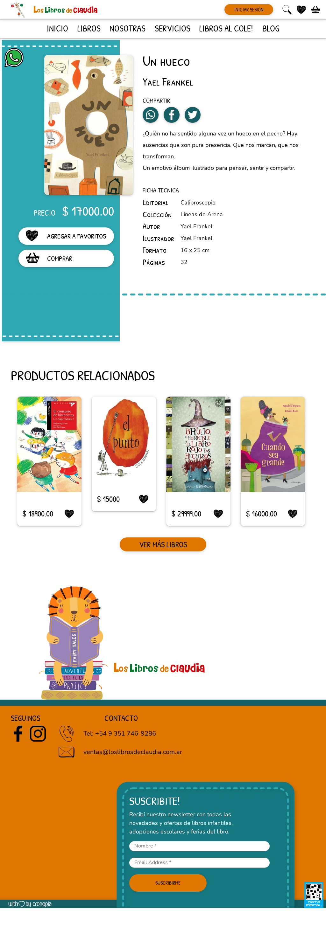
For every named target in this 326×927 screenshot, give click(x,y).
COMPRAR (59, 258)
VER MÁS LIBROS (163, 544)
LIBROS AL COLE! (226, 28)
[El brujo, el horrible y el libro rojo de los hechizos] (198, 444)
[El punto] (124, 437)
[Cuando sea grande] (273, 444)
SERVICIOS (172, 28)
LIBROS (89, 28)
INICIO (57, 28)
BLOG (270, 28)
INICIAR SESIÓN (249, 9)
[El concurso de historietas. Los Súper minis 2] (49, 444)
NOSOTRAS (127, 28)
